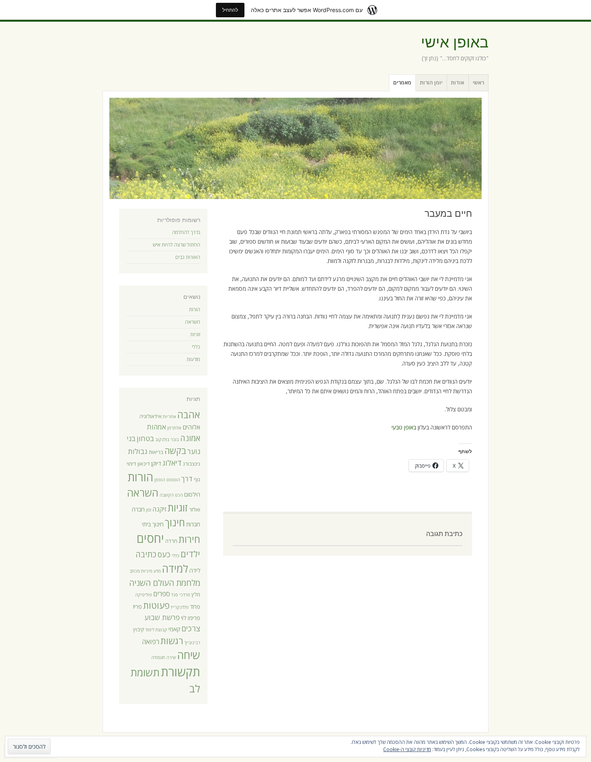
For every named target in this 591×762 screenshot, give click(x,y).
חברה (138, 509)
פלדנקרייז (180, 607)
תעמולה (158, 657)
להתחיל (230, 10)
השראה (192, 321)
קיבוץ (138, 629)
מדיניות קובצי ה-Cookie (407, 749)
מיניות (146, 571)
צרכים (190, 628)
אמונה (190, 438)
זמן (148, 510)
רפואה (150, 641)
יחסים (150, 538)
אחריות (169, 416)
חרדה (171, 540)
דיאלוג (172, 463)
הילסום (192, 494)
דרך (187, 478)
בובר (174, 439)
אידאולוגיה (151, 416)
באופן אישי (454, 42)
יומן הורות (431, 82)
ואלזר (194, 509)
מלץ (195, 594)
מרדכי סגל (180, 595)
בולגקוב (162, 439)
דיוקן (156, 463)
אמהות (156, 426)
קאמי (174, 629)
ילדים (190, 554)
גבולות (138, 451)
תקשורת (180, 672)
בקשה (175, 450)
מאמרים (402, 82)
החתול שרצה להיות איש (176, 244)
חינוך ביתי (153, 524)
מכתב (134, 571)
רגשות (171, 641)
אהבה (188, 414)
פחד (195, 606)
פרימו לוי (190, 618)
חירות (189, 539)
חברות (193, 524)
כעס (164, 554)
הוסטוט (173, 480)
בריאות (156, 452)
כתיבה (145, 554)
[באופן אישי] (295, 148)
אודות (457, 82)
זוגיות (195, 334)
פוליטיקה (143, 595)
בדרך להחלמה (186, 232)
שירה (171, 657)
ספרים (161, 593)
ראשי (478, 82)
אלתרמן (174, 428)
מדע (157, 571)
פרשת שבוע (162, 617)
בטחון (145, 438)
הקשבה (167, 495)
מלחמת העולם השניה (164, 582)
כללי (196, 346)
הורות (194, 309)
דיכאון (143, 463)
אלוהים (191, 427)
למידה (175, 568)
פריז (137, 606)
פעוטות (156, 605)
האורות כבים (187, 257)
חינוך (175, 522)
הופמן (159, 480)
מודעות (193, 359)
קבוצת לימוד (156, 630)
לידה (194, 570)
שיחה (188, 655)
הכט (179, 495)
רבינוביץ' (192, 642)
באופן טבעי (404, 427)
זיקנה (159, 509)
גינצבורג (191, 463)
